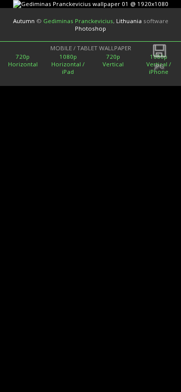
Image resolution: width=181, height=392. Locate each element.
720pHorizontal (23, 60)
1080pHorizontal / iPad (67, 64)
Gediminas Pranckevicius (78, 21)
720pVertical (113, 60)
